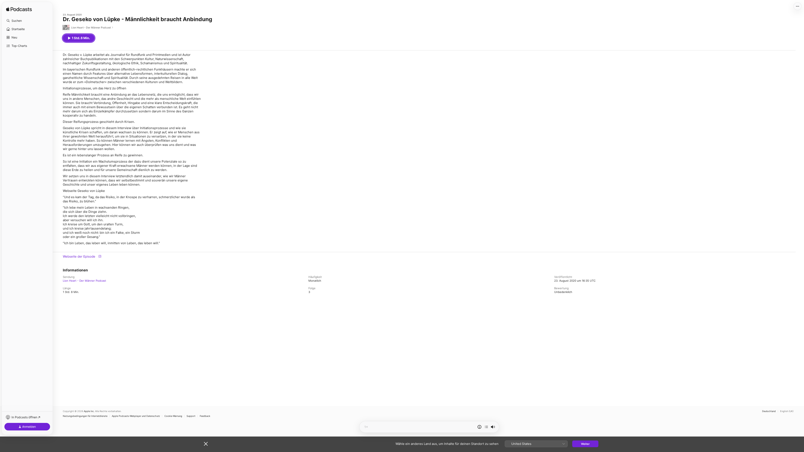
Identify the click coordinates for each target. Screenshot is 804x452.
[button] (27, 20)
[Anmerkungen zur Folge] (479, 427)
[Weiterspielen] (486, 427)
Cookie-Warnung (173, 416)
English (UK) (787, 411)
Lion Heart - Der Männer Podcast (84, 280)
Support (191, 416)
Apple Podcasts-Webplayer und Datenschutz (136, 416)
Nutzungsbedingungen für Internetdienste (85, 416)
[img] (19, 9)
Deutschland (769, 411)
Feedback (205, 416)
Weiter (585, 444)
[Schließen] (206, 444)
